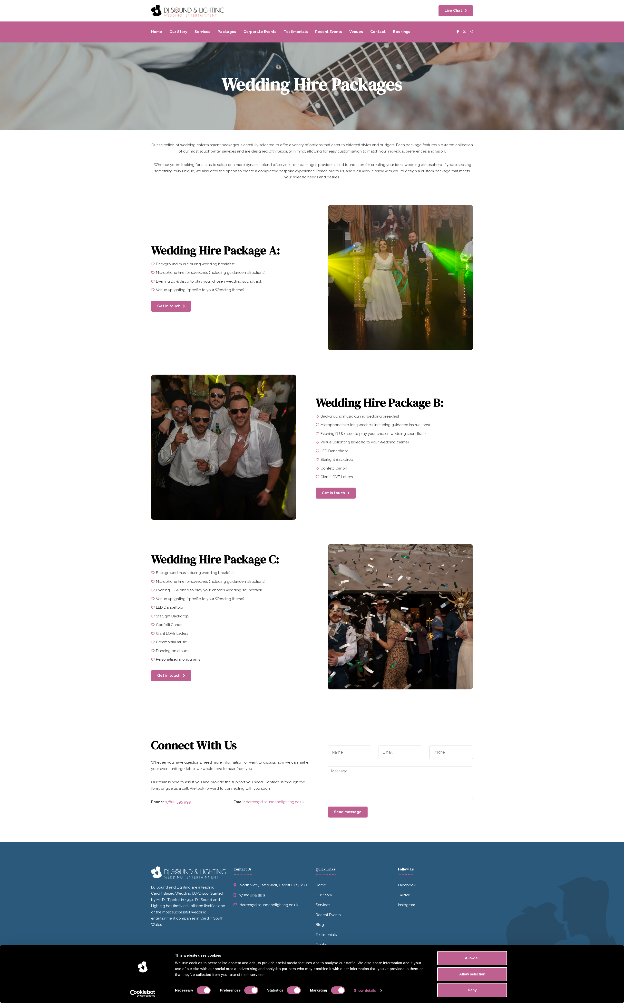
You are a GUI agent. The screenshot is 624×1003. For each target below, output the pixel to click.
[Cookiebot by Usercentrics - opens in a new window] (142, 993)
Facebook (407, 885)
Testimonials (296, 32)
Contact (378, 32)
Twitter (404, 895)
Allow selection (472, 974)
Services (202, 32)
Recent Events (328, 32)
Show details (365, 990)
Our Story (178, 32)
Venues (356, 32)
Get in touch (168, 306)
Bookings (401, 32)
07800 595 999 (178, 802)
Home (156, 32)
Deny (472, 990)
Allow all (472, 958)
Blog (320, 924)
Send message (347, 812)
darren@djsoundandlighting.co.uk (275, 802)
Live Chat (453, 10)
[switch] (251, 990)
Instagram (406, 905)
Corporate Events (260, 32)
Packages (227, 32)
